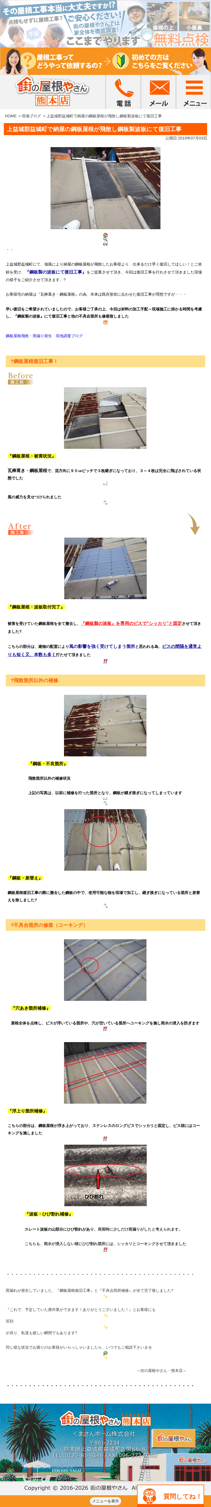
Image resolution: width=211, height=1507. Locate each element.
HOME (10, 116)
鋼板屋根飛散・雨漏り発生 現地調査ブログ (44, 336)
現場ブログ (31, 116)
